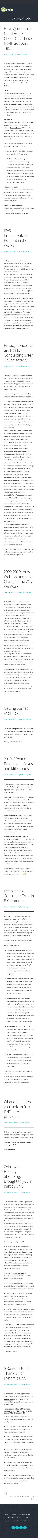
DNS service (21, 1325)
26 (20, 1496)
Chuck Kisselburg (18, 1273)
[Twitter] (13, 1527)
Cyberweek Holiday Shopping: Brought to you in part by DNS (18, 1176)
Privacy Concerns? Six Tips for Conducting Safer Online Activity (19, 352)
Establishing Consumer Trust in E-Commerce (19, 895)
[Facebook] (17, 1527)
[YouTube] (21, 1527)
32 (35, 1496)
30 (30, 1496)
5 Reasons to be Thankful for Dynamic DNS (17, 1373)
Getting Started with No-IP (16, 711)
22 (10, 1496)
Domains (11, 1517)
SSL (29, 1026)
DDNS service (8, 1399)
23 (13, 1496)
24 (15, 1496)
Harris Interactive (10, 919)
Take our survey (9, 1149)
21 (7, 1496)
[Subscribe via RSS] (25, 1527)
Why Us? (19, 1517)
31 (33, 1496)
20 (5, 1496)
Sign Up (27, 1517)
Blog (6, 1514)
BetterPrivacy (22, 439)
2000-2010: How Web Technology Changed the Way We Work (18, 579)
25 (18, 1496)
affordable (10, 1047)
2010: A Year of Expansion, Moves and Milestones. (18, 763)
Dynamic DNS (15, 1514)
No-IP (24, 298)
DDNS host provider (26, 1478)
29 (28, 1496)
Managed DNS (16, 729)
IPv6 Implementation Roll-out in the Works (17, 238)
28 (25, 1496)
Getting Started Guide (23, 731)
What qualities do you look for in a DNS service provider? (18, 1109)
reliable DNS (12, 1347)
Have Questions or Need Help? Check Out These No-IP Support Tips (19, 38)
